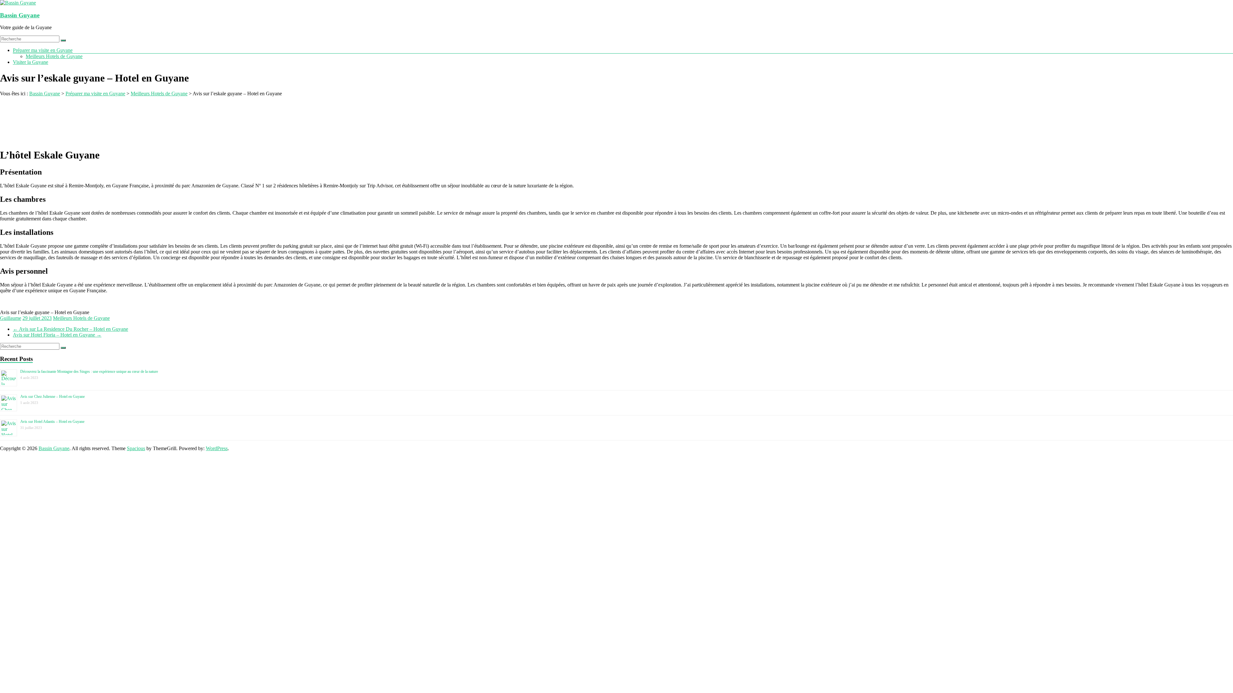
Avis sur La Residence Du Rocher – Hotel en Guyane (70, 329)
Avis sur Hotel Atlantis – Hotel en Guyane (52, 421)
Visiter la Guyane (30, 62)
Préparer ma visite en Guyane (43, 50)
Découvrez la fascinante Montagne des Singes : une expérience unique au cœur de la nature (89, 371)
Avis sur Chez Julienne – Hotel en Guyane (52, 396)
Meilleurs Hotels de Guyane (54, 56)
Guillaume (10, 318)
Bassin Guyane (19, 15)
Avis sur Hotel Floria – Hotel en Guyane (57, 335)
